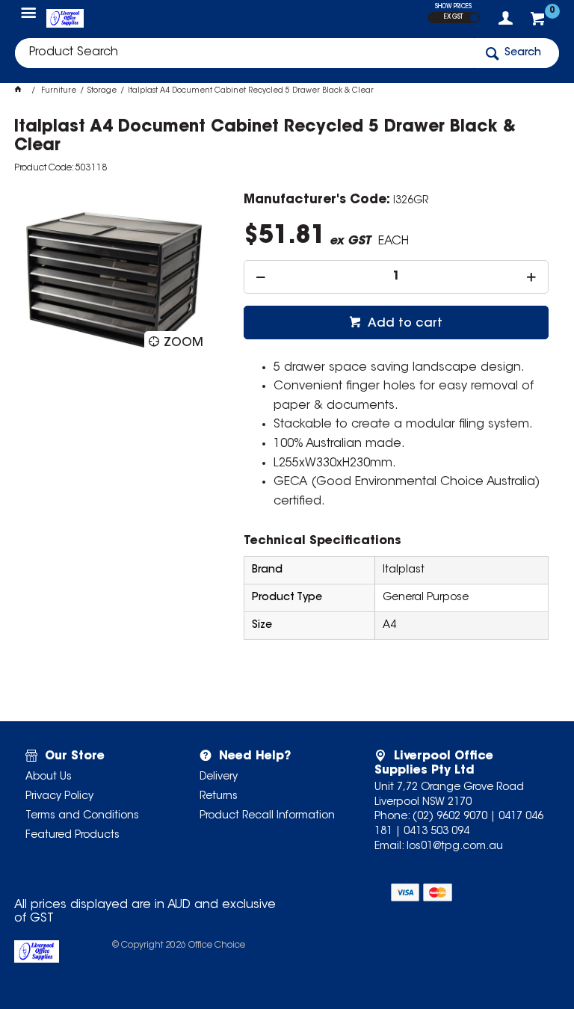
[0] (539, 22)
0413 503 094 (436, 832)
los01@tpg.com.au (455, 847)
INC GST (474, 17)
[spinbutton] (396, 277)
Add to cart (403, 324)
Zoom (183, 343)
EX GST (453, 17)
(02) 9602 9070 (450, 817)
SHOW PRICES (453, 7)
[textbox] (244, 53)
